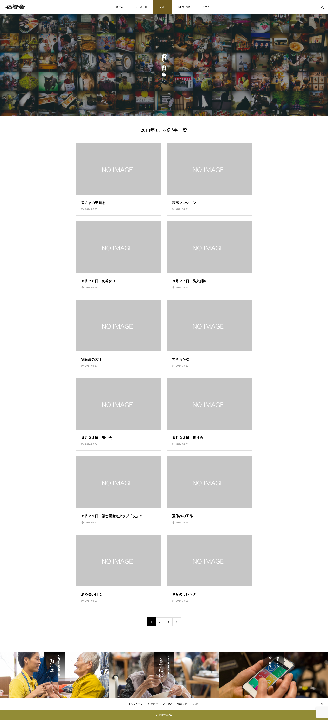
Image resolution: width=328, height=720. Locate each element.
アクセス (207, 6)
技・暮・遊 (141, 6)
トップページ (136, 703)
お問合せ (153, 703)
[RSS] (322, 704)
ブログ (162, 6)
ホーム (119, 6)
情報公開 (182, 703)
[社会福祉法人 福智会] (15, 7)
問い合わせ (184, 6)
